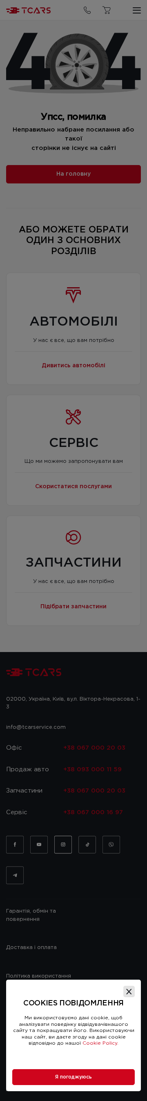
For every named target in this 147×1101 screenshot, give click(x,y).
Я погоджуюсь (73, 1077)
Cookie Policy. (100, 1043)
